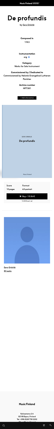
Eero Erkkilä (28, 24)
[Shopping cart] (44, 425)
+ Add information (27, 98)
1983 (27, 42)
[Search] (3, 425)
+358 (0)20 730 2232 (28, 419)
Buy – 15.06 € (28, 196)
